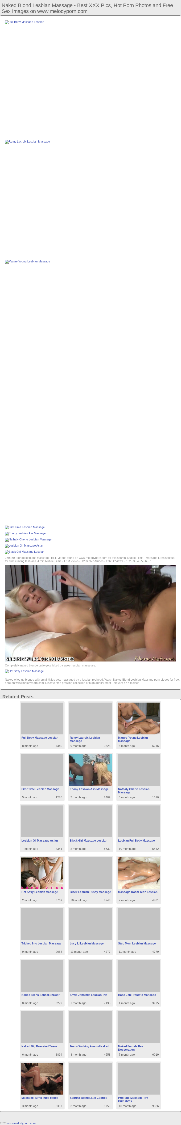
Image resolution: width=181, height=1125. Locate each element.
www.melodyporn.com (21, 1123)
